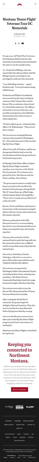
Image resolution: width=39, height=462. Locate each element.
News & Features (10, 434)
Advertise (8, 421)
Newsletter (22, 437)
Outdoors (26, 434)
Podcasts (30, 437)
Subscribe (17, 421)
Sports (19, 434)
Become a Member (19, 389)
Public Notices (9, 424)
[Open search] (35, 4)
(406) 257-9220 (31, 457)
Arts (33, 434)
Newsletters (20, 424)
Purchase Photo (28, 421)
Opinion (8, 437)
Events (15, 437)
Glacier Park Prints (19, 440)
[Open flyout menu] (4, 4)
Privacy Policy (29, 451)
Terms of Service (20, 451)
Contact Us (31, 424)
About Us (19, 428)
